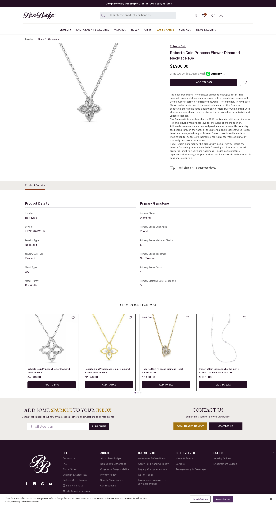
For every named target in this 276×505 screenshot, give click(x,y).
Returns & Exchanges (75, 480)
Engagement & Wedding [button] (92, 29)
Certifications (108, 485)
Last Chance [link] (165, 29)
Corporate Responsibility (114, 469)
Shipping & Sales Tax (75, 474)
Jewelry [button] (65, 29)
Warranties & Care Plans (152, 458)
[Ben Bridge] (33, 15)
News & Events (185, 458)
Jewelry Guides (222, 458)
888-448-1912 (74, 485)
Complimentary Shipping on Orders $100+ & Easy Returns (139, 3)
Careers (180, 463)
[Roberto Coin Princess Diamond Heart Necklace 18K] (166, 340)
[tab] (35, 185)
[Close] (270, 498)
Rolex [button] (135, 29)
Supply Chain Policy (111, 480)
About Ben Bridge (110, 458)
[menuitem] (66, 29)
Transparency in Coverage (191, 469)
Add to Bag (203, 82)
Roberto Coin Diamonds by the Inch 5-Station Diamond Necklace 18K (219, 371)
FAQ (65, 463)
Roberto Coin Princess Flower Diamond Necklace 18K (48, 371)
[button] (212, 15)
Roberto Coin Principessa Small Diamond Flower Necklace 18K (107, 371)
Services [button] (185, 29)
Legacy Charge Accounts (152, 469)
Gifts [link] (148, 29)
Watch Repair (145, 474)
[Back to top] (274, 452)
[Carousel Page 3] (141, 393)
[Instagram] (34, 484)
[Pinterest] (42, 484)
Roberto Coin (178, 46)
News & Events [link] (206, 29)
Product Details (35, 185)
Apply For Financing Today (153, 463)
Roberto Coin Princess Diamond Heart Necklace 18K (162, 371)
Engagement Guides (225, 463)
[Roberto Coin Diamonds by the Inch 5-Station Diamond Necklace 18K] (223, 340)
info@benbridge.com (77, 491)
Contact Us (69, 458)
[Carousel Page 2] (138, 393)
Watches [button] (120, 29)
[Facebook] (26, 484)
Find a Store (70, 469)
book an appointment (190, 426)
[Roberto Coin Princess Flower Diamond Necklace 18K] (51, 340)
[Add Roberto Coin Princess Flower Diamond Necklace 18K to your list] (245, 82)
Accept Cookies (222, 499)
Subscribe (99, 426)
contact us (225, 426)
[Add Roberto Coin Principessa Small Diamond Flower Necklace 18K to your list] (130, 317)
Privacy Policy (108, 474)
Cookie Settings (200, 499)
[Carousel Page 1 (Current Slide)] (135, 393)
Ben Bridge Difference (113, 463)
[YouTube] (50, 484)
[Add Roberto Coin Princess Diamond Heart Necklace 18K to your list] (187, 317)
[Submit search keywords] (103, 15)
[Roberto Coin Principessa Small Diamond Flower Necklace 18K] (108, 340)
